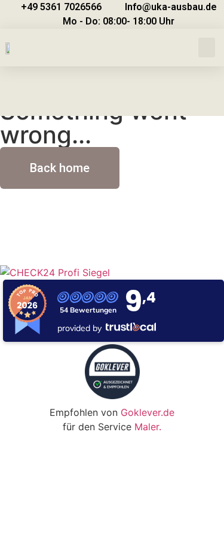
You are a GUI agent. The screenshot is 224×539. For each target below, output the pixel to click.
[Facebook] (81, 232)
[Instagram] (113, 232)
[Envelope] (15, 232)
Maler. (147, 427)
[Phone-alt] (48, 232)
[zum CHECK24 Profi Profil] (55, 272)
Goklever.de (147, 412)
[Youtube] (146, 232)
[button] (206, 47)
